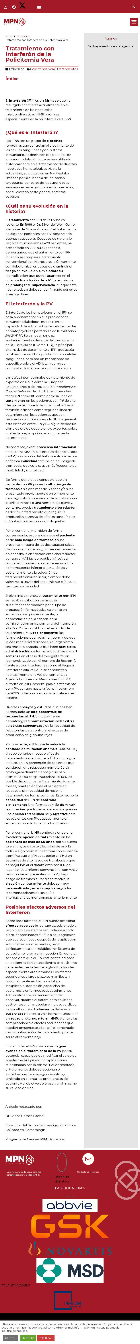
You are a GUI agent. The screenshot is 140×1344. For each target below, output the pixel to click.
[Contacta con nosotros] (88, 1159)
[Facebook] (14, 7)
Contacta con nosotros (88, 1172)
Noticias (22, 36)
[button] (134, 22)
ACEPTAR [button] (28, 1338)
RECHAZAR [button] (45, 1338)
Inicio (8, 36)
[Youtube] (39, 7)
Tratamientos (67, 69)
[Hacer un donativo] (62, 1162)
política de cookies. (14, 1331)
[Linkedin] (30, 7)
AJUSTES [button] (10, 1338)
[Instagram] (5, 7)
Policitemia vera (42, 69)
